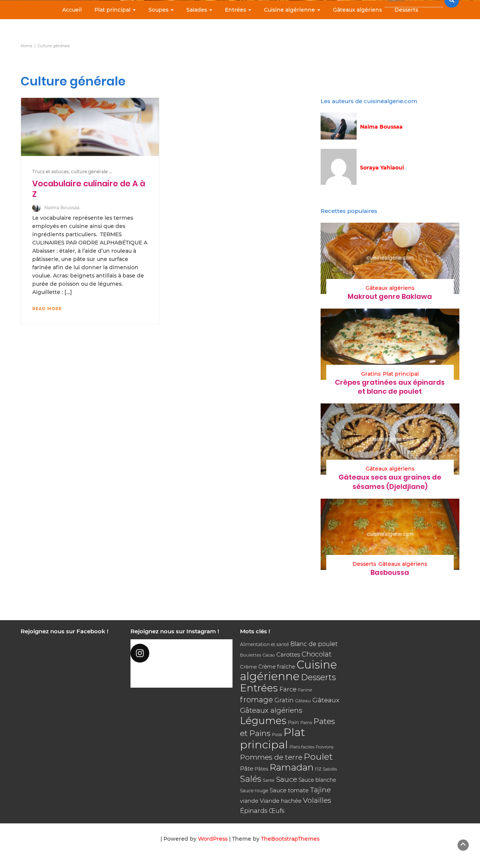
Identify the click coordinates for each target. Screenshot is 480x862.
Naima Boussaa (62, 207)
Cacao (268, 655)
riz (318, 768)
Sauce (286, 779)
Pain (293, 722)
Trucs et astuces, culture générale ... (72, 171)
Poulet (318, 756)
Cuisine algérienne (290, 9)
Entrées (236, 9)
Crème (248, 667)
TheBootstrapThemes (290, 838)
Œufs (277, 810)
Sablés (330, 769)
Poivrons (324, 747)
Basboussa (389, 572)
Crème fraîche (276, 667)
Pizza (277, 734)
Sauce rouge (254, 790)
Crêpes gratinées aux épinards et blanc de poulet (390, 387)
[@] (181, 653)
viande (249, 801)
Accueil (72, 9)
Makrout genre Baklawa (390, 296)
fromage (256, 699)
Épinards (253, 810)
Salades (197, 9)
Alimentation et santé (264, 644)
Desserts (406, 9)
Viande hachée (281, 800)
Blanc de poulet (314, 644)
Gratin (284, 700)
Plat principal (113, 9)
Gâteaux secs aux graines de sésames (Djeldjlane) (390, 481)
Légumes (263, 720)
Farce (288, 689)
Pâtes (261, 769)
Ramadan (292, 767)
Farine (305, 690)
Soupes (159, 9)
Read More (47, 308)
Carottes (288, 654)
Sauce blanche (317, 780)
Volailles (317, 800)
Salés (250, 779)
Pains (306, 722)
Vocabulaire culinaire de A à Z (88, 188)
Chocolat (317, 654)
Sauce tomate (289, 790)
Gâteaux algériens (357, 9)
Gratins (371, 373)
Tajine (320, 790)
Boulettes (250, 655)
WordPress (213, 838)
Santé (268, 780)
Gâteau (303, 700)
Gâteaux (325, 700)
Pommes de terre (271, 757)
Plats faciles (302, 747)
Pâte (246, 768)
